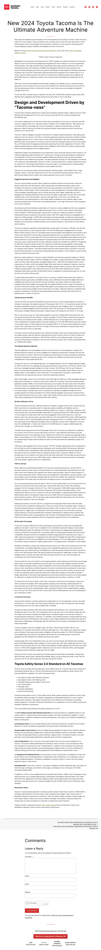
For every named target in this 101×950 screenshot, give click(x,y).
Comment (29, 857)
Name (27, 876)
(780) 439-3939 (30, 944)
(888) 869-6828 (57, 945)
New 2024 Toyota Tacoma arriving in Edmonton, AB (41, 50)
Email (27, 884)
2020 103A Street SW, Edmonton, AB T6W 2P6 (50, 931)
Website (27, 892)
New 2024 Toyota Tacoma (47, 805)
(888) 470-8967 (44, 944)
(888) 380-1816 (70, 944)
